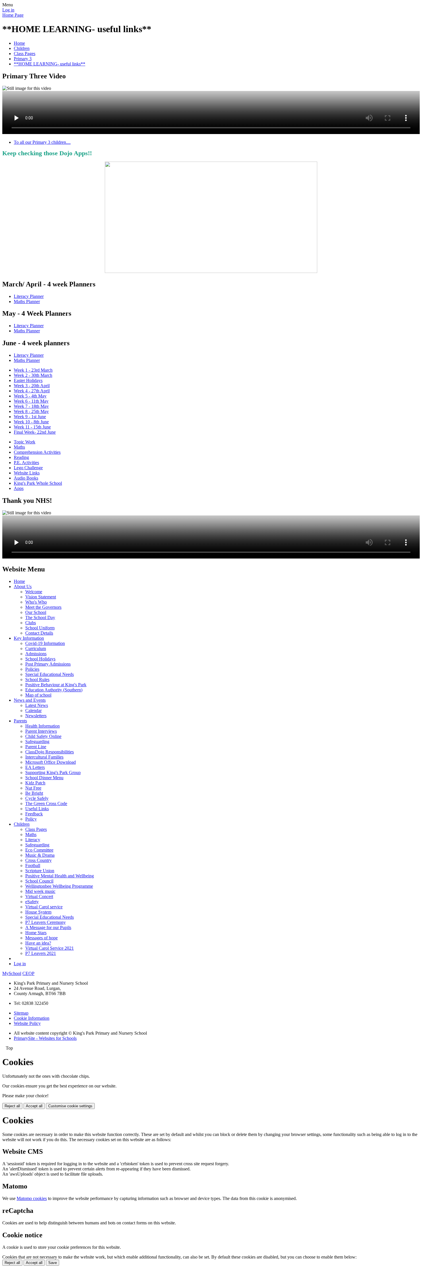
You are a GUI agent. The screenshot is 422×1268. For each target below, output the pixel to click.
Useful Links (37, 808)
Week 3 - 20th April (32, 385)
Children (22, 48)
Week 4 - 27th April (32, 390)
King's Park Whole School (38, 483)
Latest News (36, 705)
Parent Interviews (41, 731)
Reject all (12, 1106)
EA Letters (35, 767)
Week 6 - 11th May (31, 401)
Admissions (36, 653)
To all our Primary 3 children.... (42, 142)
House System (38, 912)
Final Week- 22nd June (35, 432)
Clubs (30, 622)
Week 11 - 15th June (32, 426)
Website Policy (27, 1023)
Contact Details (39, 633)
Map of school (38, 695)
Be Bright (34, 793)
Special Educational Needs (49, 674)
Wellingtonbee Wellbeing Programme (59, 886)
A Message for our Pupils (48, 927)
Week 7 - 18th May (31, 406)
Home (19, 43)
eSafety (32, 901)
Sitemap (21, 1013)
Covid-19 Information (45, 643)
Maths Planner (27, 301)
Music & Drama (40, 855)
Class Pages (24, 53)
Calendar (33, 710)
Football (32, 865)
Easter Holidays (28, 380)
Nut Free (33, 788)
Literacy (32, 839)
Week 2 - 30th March (33, 375)
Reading (21, 457)
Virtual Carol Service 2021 (49, 948)
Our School (35, 612)
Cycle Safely (37, 798)
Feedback (34, 813)
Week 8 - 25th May (31, 411)
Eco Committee (39, 850)
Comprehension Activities (37, 452)
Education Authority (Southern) (53, 689)
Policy (31, 819)
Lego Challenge (28, 467)
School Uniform (40, 627)
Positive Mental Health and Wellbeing (59, 875)
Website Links (27, 472)
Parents (20, 720)
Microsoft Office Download (50, 762)
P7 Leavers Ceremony (45, 922)
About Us (23, 586)
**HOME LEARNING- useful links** (49, 63)
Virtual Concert (39, 896)
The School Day (40, 617)
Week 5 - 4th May (30, 395)
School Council (39, 881)
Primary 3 (23, 58)
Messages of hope (41, 937)
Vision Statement (40, 596)
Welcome (33, 591)
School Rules (37, 679)
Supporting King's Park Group (53, 772)
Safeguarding (37, 741)
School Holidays (40, 658)
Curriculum (35, 648)
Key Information (29, 638)
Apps (19, 488)
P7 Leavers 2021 (40, 953)
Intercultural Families (44, 757)
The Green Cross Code (46, 803)
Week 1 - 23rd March (33, 370)
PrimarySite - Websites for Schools (45, 1038)
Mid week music (40, 891)
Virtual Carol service (44, 906)
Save (52, 1263)
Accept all (34, 1106)
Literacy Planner (29, 296)
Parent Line (35, 746)
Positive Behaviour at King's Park (55, 684)
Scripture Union (39, 870)
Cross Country (38, 860)
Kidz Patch (35, 782)
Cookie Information (31, 1018)
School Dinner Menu (44, 777)
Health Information (42, 726)
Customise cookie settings (70, 1106)
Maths (19, 447)
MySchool (11, 973)
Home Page (13, 15)
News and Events (30, 700)
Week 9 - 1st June (30, 416)
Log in (8, 9)
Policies (32, 669)
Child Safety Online (43, 736)
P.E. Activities (26, 462)
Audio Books (26, 478)
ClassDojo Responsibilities (49, 751)
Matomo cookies (32, 1198)
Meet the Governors (43, 607)
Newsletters (36, 715)
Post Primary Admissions (48, 664)
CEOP (28, 973)
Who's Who (36, 602)
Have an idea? (38, 943)
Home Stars (36, 932)
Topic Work (24, 441)
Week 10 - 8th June (31, 421)
